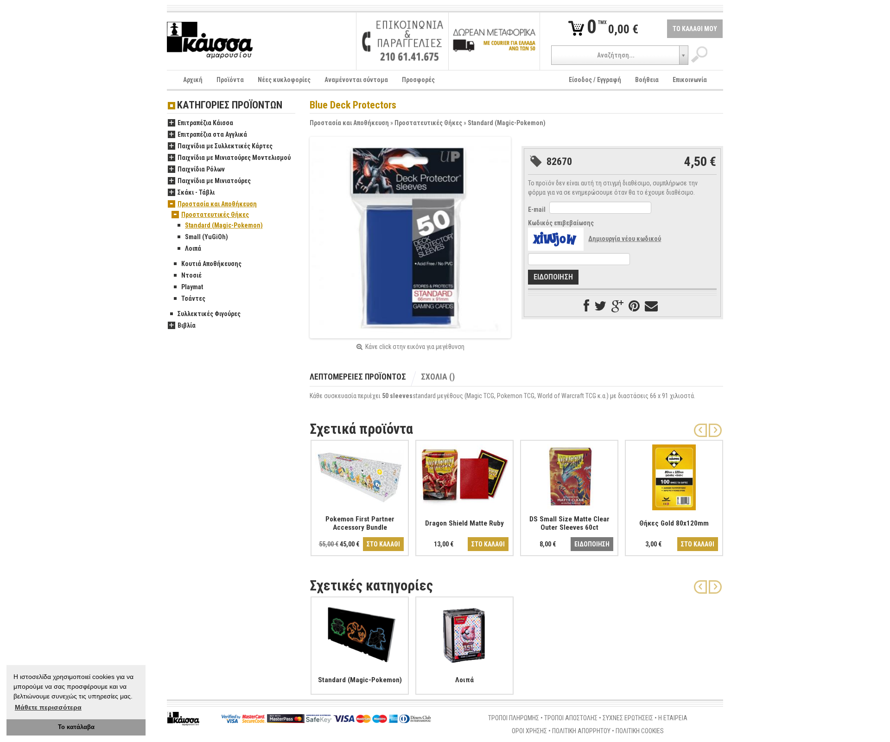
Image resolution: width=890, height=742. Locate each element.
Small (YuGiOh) (206, 237)
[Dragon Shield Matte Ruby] (464, 475)
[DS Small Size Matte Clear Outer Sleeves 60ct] (569, 475)
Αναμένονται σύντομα (356, 79)
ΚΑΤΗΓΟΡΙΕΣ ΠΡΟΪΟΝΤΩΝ (229, 105)
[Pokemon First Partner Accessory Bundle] (360, 475)
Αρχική (193, 79)
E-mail (537, 209)
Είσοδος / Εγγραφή (595, 79)
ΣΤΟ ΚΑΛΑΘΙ (383, 544)
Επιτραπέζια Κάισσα (205, 123)
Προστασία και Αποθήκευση (349, 123)
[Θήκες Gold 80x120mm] (674, 475)
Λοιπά (193, 248)
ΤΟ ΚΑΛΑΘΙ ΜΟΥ (695, 28)
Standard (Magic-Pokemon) (507, 123)
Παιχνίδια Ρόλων (201, 169)
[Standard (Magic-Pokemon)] (360, 632)
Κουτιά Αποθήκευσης (211, 263)
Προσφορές (418, 79)
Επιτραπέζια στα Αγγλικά (212, 134)
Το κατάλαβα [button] (76, 727)
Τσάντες (193, 298)
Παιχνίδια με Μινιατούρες (214, 180)
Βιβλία (187, 325)
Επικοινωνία (690, 79)
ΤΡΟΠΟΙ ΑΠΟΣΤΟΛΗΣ (571, 718)
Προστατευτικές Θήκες (428, 123)
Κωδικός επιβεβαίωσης (561, 223)
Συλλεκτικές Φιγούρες (209, 313)
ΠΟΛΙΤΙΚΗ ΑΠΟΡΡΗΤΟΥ (581, 731)
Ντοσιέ (191, 275)
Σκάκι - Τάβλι (196, 192)
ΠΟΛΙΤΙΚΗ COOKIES (640, 731)
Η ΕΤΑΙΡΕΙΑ (672, 718)
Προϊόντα (230, 79)
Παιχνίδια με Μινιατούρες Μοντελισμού (234, 157)
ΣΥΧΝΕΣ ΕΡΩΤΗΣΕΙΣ (628, 718)
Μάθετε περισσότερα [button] (48, 707)
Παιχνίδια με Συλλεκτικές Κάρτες (225, 146)
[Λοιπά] (464, 632)
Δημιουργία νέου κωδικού (624, 238)
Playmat (192, 287)
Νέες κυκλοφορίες (284, 79)
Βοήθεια (647, 79)
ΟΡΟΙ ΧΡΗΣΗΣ (529, 731)
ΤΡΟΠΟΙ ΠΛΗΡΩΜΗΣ (513, 718)
